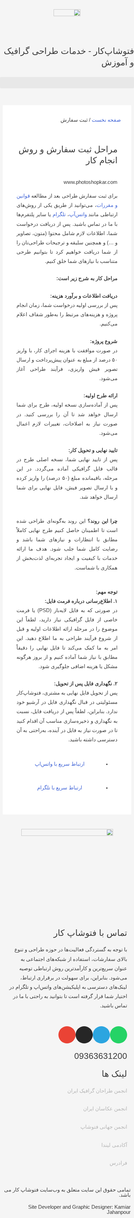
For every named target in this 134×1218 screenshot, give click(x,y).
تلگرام (59, 214)
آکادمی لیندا (114, 1145)
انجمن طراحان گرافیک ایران (97, 1091)
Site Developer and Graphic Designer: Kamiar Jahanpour (79, 1209)
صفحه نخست (106, 120)
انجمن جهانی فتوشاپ (103, 1127)
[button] (67, 82)
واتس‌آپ (78, 214)
